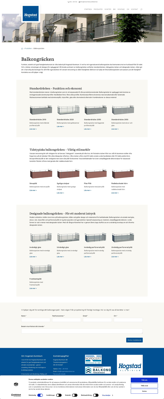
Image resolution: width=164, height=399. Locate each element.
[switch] (59, 395)
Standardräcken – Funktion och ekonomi (56, 88)
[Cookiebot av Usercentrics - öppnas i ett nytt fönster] (16, 395)
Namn (23, 316)
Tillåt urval (144, 385)
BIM (114, 9)
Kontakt (134, 9)
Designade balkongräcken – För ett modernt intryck (62, 213)
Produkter (98, 9)
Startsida (88, 9)
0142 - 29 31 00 (73, 2)
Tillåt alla (144, 380)
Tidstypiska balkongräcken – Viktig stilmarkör (60, 149)
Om (128, 9)
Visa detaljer (106, 395)
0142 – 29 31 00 (63, 369)
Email (85, 316)
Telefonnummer (58, 316)
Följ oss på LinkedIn (59, 374)
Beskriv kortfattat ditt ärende (33, 326)
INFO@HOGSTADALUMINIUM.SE (88, 2)
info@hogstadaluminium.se (65, 371)
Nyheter (108, 9)
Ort (115, 316)
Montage (121, 9)
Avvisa (144, 391)
